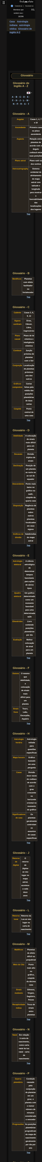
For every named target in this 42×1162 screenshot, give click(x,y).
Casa (12, 21)
